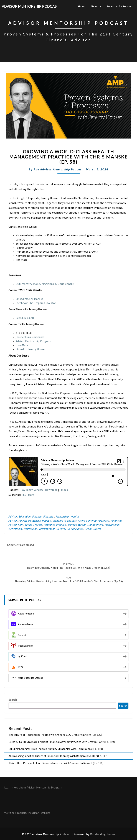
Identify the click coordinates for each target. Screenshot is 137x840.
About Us (96, 6)
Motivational (112, 524)
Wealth (75, 516)
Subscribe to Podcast (120, 6)
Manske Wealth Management (85, 524)
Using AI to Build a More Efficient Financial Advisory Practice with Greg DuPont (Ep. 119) (62, 742)
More (31, 494)
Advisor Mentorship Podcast (35, 520)
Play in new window (31, 489)
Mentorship (62, 516)
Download (51, 489)
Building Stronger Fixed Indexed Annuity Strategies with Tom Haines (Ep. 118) (56, 749)
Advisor (13, 516)
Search (13, 699)
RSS (23, 494)
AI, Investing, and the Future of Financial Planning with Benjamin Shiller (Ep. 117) (58, 756)
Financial (48, 516)
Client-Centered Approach (93, 520)
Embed (63, 489)
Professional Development (39, 529)
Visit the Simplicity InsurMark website (27, 813)
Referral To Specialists (70, 529)
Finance (37, 516)
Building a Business (65, 520)
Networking (15, 529)
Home (81, 6)
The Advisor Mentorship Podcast (58, 169)
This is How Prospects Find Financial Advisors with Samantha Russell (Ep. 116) (56, 763)
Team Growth (93, 529)
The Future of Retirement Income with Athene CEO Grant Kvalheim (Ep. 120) (55, 734)
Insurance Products (55, 524)
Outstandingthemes (102, 834)
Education (25, 516)
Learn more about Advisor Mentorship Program (33, 787)
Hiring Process (33, 524)
